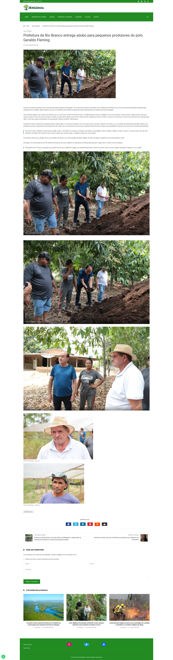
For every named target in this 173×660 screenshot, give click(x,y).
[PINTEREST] (90, 524)
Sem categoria (27, 31)
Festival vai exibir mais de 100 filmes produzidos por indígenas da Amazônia (116, 537)
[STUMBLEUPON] (97, 524)
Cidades (52, 17)
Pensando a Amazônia (65, 17)
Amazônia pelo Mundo (39, 17)
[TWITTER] (75, 524)
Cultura (87, 17)
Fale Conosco (27, 644)
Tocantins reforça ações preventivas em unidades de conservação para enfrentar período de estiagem (43, 624)
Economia (78, 17)
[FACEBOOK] (68, 524)
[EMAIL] (104, 524)
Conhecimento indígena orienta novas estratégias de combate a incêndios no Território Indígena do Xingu (129, 624)
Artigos (96, 17)
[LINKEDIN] (83, 524)
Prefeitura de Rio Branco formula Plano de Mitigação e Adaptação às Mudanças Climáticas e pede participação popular (57, 537)
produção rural (28, 511)
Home (26, 17)
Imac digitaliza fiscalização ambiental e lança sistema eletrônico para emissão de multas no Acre (86, 624)
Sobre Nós (26, 648)
